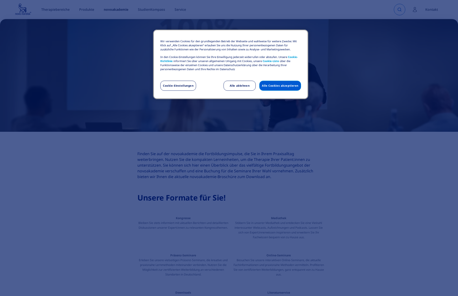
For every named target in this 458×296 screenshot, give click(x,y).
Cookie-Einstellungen (178, 85)
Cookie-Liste (271, 61)
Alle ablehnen (240, 85)
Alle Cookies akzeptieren (280, 85)
